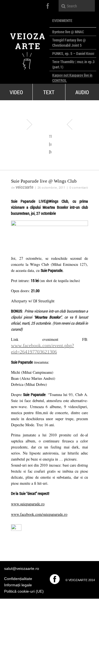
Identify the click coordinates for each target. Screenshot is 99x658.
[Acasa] (25, 49)
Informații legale (18, 585)
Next (69, 124)
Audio (82, 92)
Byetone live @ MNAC (68, 31)
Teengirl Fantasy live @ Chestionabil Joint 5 (69, 42)
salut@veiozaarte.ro (21, 568)
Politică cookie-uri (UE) (24, 591)
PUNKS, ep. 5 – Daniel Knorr (73, 53)
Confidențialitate (18, 578)
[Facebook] (55, 579)
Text (48, 92)
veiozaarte (24, 187)
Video (16, 92)
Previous (29, 124)
